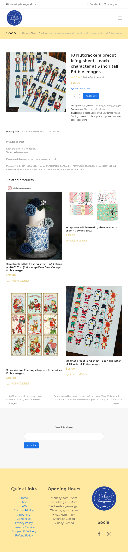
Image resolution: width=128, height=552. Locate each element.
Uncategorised (102, 109)
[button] (120, 18)
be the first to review (93, 77)
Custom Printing (24, 510)
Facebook (95, 4)
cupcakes (107, 116)
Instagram (113, 4)
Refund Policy (24, 535)
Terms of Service (24, 527)
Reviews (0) (53, 131)
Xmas (117, 113)
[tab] (12, 131)
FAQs (23, 506)
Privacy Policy (24, 523)
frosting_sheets (78, 116)
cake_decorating (79, 120)
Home (24, 498)
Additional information (33, 131)
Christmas (89, 109)
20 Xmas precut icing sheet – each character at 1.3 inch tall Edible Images (24, 400)
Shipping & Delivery (24, 531)
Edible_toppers (94, 116)
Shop (23, 502)
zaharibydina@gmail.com (23, 4)
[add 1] (79, 94)
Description (12, 131)
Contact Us (24, 518)
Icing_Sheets (83, 113)
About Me (24, 514)
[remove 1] (79, 97)
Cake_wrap (96, 113)
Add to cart (91, 96)
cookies (117, 116)
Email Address (64, 427)
